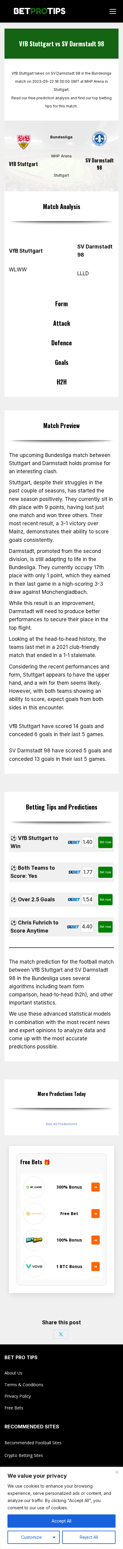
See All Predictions (61, 1124)
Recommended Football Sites (32, 1443)
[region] (61, 1508)
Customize (31, 1537)
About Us (13, 1373)
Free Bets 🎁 (35, 1162)
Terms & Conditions (23, 1384)
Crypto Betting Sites (23, 1455)
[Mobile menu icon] (113, 11)
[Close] (116, 1472)
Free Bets (13, 1408)
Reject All (89, 1537)
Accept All (61, 1520)
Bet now (105, 842)
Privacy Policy (17, 1396)
